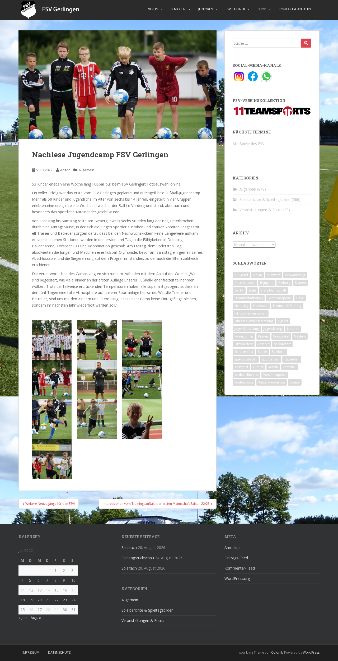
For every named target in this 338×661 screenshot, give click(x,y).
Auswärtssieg (295, 275)
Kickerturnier (243, 336)
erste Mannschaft (273, 290)
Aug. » (36, 617)
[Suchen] (306, 43)
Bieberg (284, 282)
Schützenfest (243, 351)
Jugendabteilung (246, 328)
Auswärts (273, 275)
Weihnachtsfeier (246, 374)
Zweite (295, 382)
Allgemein (86, 170)
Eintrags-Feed (236, 557)
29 (56, 609)
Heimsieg (241, 305)
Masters (300, 336)
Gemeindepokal (279, 298)
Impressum (30, 652)
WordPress (311, 652)
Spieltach (129, 547)
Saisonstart (282, 344)
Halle (300, 298)
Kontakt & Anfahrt (295, 9)
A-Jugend (241, 275)
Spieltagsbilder (245, 359)
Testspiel (241, 367)
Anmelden (233, 547)
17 (73, 590)
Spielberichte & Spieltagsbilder (265, 199)
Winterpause (243, 382)
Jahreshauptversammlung (253, 321)
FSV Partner (235, 9)
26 (31, 609)
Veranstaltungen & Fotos (261, 209)
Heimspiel (260, 305)
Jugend (283, 321)
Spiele (262, 351)
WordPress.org (237, 578)
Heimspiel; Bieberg (287, 305)
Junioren (205, 9)
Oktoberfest (243, 344)
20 (39, 599)
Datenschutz (59, 652)
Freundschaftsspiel (248, 298)
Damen (300, 282)
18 (23, 599)
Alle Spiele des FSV (248, 143)
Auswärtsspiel (244, 282)
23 (65, 599)
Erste (252, 290)
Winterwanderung (271, 382)
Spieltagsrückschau (137, 557)
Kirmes (263, 336)
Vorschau (290, 367)
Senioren (178, 9)
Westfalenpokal (275, 374)
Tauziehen (291, 359)
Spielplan (278, 351)
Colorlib (277, 652)
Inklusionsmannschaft (250, 313)
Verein (153, 9)
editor (65, 170)
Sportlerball (270, 359)
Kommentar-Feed (239, 568)
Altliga (257, 275)
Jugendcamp (273, 328)
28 (48, 609)
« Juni (22, 617)
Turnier (258, 367)
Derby (239, 290)
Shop (262, 9)
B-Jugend (267, 282)
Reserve (263, 344)
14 (48, 590)
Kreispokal (281, 336)
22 (56, 599)
